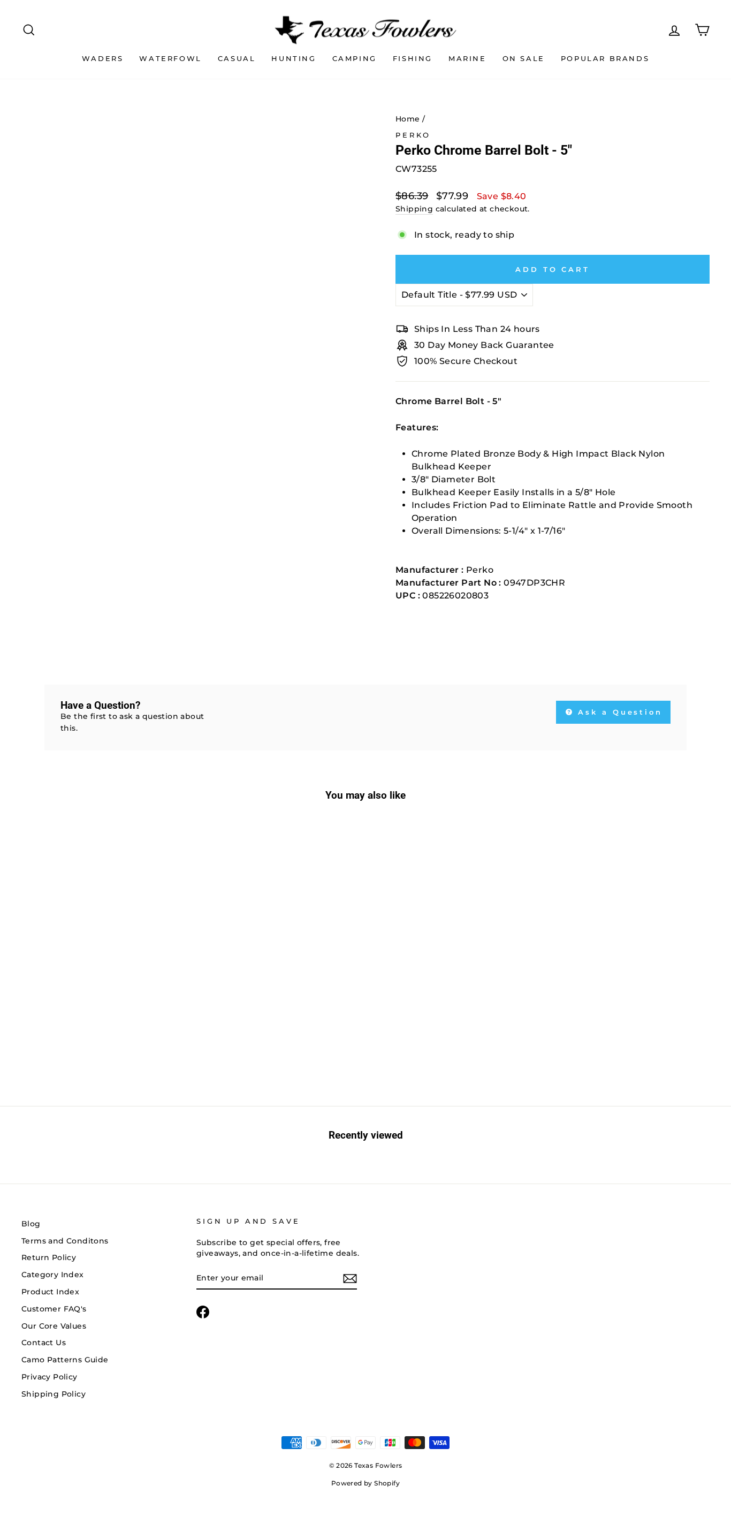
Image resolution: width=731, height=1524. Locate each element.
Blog (31, 1223)
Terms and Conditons (65, 1241)
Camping (354, 58)
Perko (413, 135)
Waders (103, 58)
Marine (467, 58)
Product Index (50, 1291)
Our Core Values (53, 1326)
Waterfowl (170, 58)
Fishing (412, 58)
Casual (237, 58)
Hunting (293, 58)
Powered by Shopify (365, 1483)
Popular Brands (605, 58)
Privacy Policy (49, 1377)
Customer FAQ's (54, 1309)
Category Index (52, 1274)
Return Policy (48, 1257)
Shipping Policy (53, 1394)
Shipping (414, 208)
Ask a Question (618, 712)
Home (407, 119)
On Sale (523, 58)
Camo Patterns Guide (65, 1359)
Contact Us (43, 1342)
